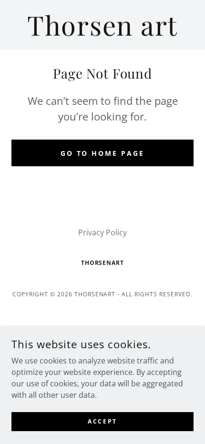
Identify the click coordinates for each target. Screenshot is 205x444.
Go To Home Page (103, 153)
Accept (102, 421)
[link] (102, 24)
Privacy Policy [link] (102, 232)
